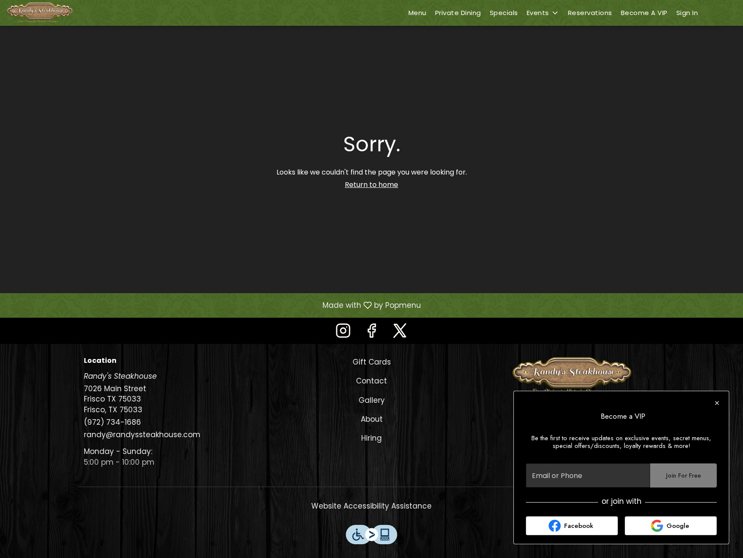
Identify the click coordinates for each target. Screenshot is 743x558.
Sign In (687, 12)
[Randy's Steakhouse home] (45, 13)
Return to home (371, 185)
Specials (504, 12)
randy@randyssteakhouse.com (142, 434)
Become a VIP (644, 12)
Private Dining (458, 12)
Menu (417, 12)
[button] (543, 12)
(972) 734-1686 (112, 422)
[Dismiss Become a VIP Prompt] (717, 403)
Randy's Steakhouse (572, 376)
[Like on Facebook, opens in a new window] (371, 333)
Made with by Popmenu (213, 304)
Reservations (590, 12)
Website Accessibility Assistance (371, 506)
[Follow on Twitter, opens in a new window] (400, 333)
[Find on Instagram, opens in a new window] (343, 333)
